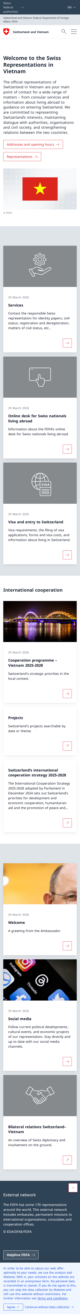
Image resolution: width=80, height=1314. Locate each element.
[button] (73, 1187)
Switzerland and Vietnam (31, 32)
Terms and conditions (52, 1298)
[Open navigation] (74, 32)
